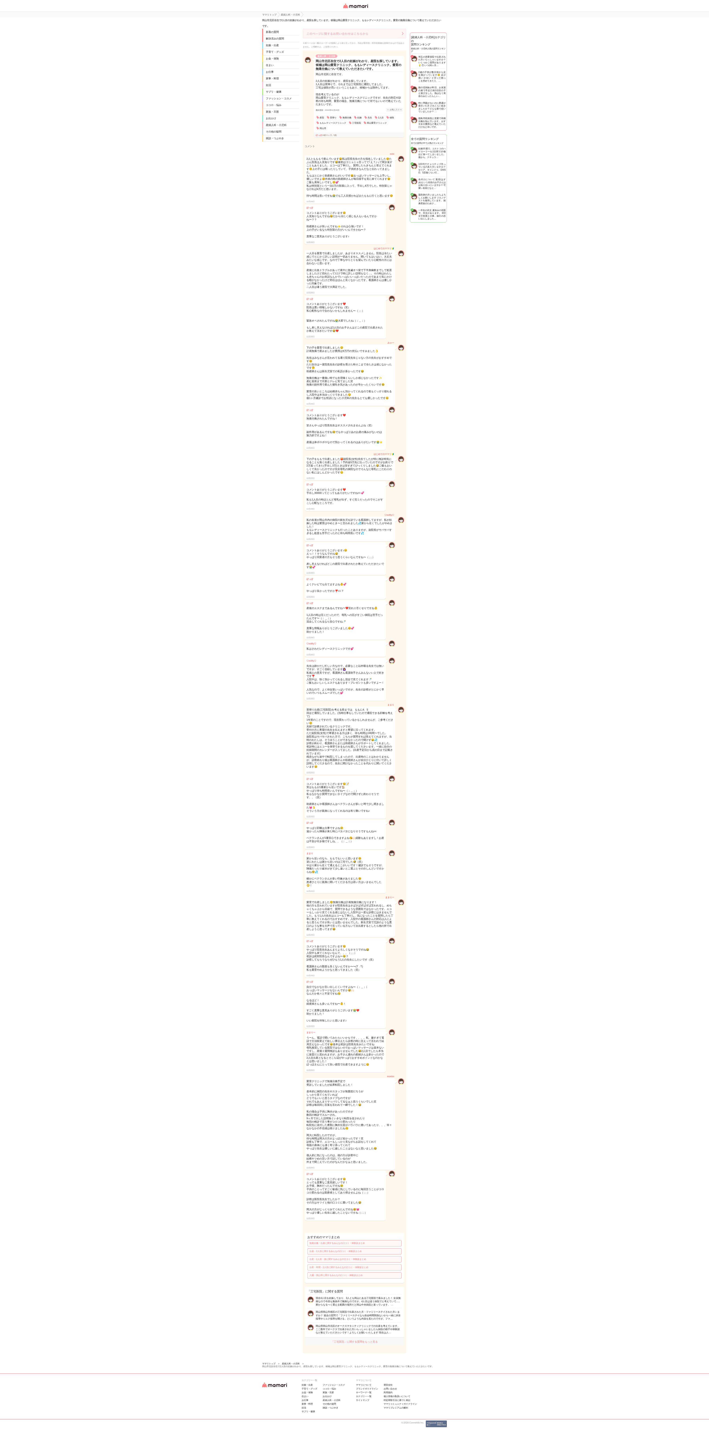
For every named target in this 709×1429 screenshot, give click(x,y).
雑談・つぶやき (275, 138)
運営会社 (388, 1385)
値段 (392, 117)
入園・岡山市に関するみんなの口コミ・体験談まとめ (336, 1275)
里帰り (333, 117)
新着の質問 (272, 31)
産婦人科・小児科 (276, 124)
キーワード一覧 (363, 1392)
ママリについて (363, 1385)
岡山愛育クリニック (377, 123)
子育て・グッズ (275, 51)
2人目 (381, 117)
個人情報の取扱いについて (397, 1396)
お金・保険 (272, 58)
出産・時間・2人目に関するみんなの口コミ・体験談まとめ (338, 1267)
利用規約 (388, 1392)
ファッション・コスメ (279, 98)
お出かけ (271, 118)
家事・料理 (272, 78)
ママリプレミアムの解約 (396, 1407)
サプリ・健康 (273, 91)
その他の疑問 (273, 131)
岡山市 (323, 128)
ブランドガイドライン (367, 1388)
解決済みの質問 (275, 38)
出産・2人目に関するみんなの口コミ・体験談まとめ (335, 1251)
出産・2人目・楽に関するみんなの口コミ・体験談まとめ (337, 1259)
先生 (370, 117)
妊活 (268, 85)
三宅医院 (356, 123)
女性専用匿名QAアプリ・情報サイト (355, 8)
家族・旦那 (272, 111)
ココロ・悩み (273, 105)
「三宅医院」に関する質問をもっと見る (354, 1341)
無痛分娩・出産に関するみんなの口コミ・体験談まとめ (337, 1243)
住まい (270, 65)
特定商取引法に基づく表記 (397, 1400)
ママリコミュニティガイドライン (400, 1404)
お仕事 (270, 71)
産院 (322, 117)
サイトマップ (362, 1400)
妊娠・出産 (272, 45)
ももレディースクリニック (333, 123)
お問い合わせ (390, 1388)
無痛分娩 (346, 117)
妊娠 (359, 117)
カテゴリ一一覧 (363, 1396)
